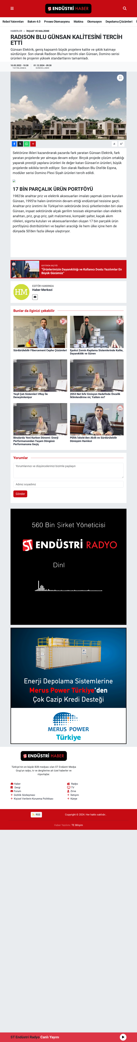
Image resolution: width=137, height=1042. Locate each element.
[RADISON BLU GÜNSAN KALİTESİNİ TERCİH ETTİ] (69, 106)
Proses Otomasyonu (57, 21)
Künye (74, 798)
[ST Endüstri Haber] (68, 9)
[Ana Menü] (12, 8)
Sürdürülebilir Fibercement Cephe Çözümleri (40, 350)
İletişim (75, 795)
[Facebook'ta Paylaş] (14, 144)
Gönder (20, 493)
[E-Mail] (35, 297)
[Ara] (124, 8)
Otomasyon (94, 21)
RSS (37, 814)
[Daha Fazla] (33, 144)
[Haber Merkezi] (21, 292)
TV (72, 787)
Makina (78, 21)
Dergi (17, 787)
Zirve (73, 791)
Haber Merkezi (42, 289)
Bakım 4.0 (34, 21)
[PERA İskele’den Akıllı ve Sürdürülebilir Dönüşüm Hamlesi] (97, 419)
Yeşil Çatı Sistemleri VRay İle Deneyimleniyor (30, 395)
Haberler (16, 31)
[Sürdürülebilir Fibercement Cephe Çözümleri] (40, 331)
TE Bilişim (77, 825)
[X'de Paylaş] (20, 144)
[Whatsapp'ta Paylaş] (27, 144)
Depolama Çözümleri (119, 21)
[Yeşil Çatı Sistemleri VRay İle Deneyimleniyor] (40, 375)
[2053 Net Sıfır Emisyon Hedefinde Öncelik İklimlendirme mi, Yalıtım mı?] (97, 375)
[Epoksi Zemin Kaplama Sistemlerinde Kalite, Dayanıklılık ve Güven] (97, 331)
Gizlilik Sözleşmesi (24, 795)
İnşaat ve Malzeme (37, 31)
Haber (17, 783)
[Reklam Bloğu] (69, 566)
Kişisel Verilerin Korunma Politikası (33, 798)
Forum (17, 791)
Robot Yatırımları (13, 21)
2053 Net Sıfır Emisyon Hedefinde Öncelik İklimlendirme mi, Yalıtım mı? (95, 395)
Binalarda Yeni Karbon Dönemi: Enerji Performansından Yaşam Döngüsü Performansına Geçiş (35, 441)
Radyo (74, 783)
